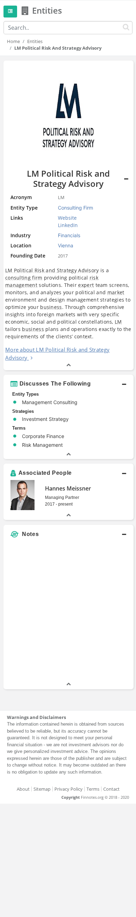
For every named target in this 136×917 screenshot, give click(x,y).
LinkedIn (68, 225)
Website (67, 217)
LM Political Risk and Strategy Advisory (52, 270)
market (115, 292)
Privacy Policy (68, 789)
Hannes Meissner (68, 488)
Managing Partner (62, 497)
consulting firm (24, 277)
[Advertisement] (68, 612)
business (51, 307)
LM (118, 321)
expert (86, 285)
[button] (68, 384)
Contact (111, 789)
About (23, 789)
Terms (92, 789)
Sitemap (42, 789)
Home (13, 41)
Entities (35, 41)
